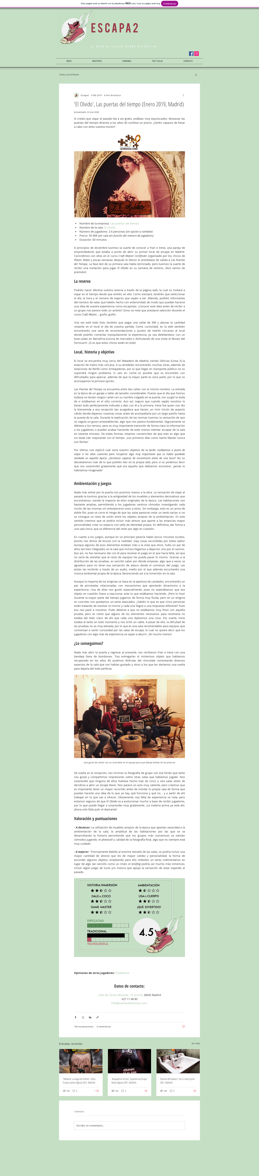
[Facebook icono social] (191, 53)
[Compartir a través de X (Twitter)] (82, 1017)
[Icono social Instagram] (196, 53)
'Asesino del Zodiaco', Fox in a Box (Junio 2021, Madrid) (177, 1080)
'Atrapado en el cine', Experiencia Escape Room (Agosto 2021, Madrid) (129, 1080)
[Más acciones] (183, 95)
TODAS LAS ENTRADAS (69, 74)
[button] (127, 61)
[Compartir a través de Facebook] (75, 1017)
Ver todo (196, 1043)
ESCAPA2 (115, 28)
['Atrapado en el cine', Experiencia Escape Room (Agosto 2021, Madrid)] (129, 1061)
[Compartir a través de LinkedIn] (90, 1017)
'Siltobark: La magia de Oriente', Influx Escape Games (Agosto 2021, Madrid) (79, 1080)
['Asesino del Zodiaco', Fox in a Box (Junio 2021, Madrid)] (178, 1061)
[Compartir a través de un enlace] (97, 1017)
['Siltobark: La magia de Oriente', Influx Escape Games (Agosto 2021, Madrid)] (81, 1061)
